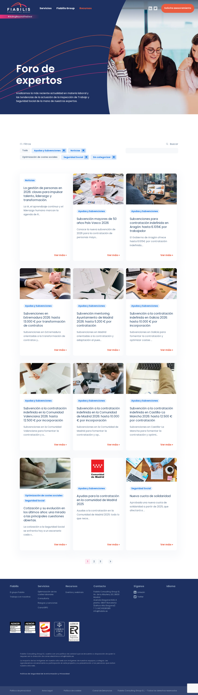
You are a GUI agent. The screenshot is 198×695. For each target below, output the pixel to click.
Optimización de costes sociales (39, 157)
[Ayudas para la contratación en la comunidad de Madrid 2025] (98, 470)
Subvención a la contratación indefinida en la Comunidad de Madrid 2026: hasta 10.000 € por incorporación (98, 414)
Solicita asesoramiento (177, 8)
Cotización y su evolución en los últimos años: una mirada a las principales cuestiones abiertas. (44, 514)
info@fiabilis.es (100, 611)
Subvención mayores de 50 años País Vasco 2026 (97, 221)
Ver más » (60, 255)
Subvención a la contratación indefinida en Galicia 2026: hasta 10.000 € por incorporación (151, 319)
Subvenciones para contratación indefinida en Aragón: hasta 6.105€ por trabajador (149, 225)
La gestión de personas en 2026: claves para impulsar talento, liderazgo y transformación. (43, 194)
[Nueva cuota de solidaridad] (151, 470)
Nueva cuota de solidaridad (150, 496)
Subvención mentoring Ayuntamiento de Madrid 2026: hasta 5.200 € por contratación (95, 319)
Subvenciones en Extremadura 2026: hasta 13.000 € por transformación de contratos (44, 319)
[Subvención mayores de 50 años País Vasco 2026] (98, 189)
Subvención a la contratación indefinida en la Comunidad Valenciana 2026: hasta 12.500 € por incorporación (45, 414)
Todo (25, 150)
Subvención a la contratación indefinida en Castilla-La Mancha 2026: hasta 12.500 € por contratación (151, 414)
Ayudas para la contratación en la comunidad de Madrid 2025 (98, 500)
